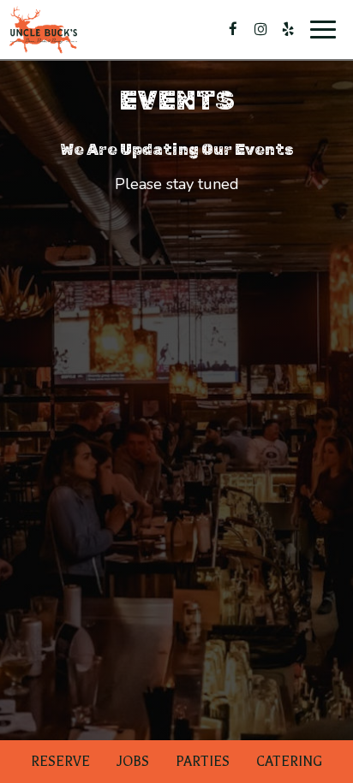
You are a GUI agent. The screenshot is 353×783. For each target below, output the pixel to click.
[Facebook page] (233, 29)
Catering (289, 761)
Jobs (133, 761)
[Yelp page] (288, 29)
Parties (203, 761)
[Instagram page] (260, 29)
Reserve (60, 761)
